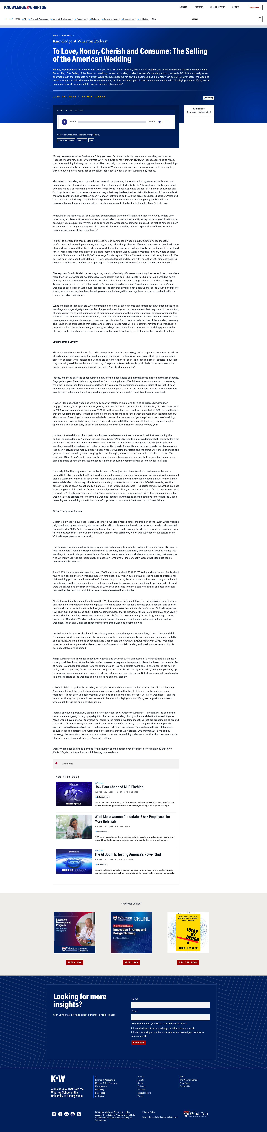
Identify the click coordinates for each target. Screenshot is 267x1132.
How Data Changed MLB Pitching (119, 787)
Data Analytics (128, 19)
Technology (101, 864)
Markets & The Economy (62, 19)
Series (140, 1083)
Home (55, 35)
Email (134, 1011)
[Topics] (11, 19)
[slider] (166, 121)
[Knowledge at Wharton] (25, 7)
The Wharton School (189, 1080)
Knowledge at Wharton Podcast (80, 41)
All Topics (99, 1096)
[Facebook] (60, 1114)
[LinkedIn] (66, 1114)
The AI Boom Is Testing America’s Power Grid (128, 855)
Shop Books (185, 1083)
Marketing (95, 19)
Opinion (235, 7)
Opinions (142, 1087)
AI (25, 19)
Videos (141, 1096)
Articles (183, 7)
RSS (91, 140)
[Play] (64, 122)
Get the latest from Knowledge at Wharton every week (164, 1028)
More (154, 19)
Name (134, 999)
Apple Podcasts (66, 140)
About (182, 1077)
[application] (116, 122)
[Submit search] (260, 18)
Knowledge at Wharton (111, 1112)
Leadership (100, 1093)
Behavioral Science (111, 19)
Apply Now (74, 962)
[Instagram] (79, 1114)
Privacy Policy (148, 1112)
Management (81, 19)
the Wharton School (105, 1118)
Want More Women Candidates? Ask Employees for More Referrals (132, 819)
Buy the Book (188, 962)
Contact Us (185, 1087)
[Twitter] (54, 1114)
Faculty (141, 1080)
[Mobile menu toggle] (5, 19)
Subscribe (255, 7)
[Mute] (159, 122)
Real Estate (143, 19)
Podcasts (199, 7)
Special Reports (217, 7)
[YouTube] (73, 1114)
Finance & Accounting (39, 19)
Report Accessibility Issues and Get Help (160, 1117)
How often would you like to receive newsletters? (158, 1024)
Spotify (82, 140)
